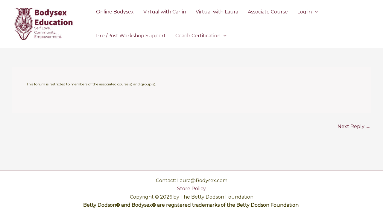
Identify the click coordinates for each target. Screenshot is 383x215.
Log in (304, 12)
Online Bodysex (115, 12)
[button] (315, 12)
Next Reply (354, 126)
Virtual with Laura (217, 12)
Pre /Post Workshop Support (131, 36)
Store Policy (191, 188)
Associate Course (268, 12)
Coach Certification (198, 36)
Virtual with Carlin (164, 12)
